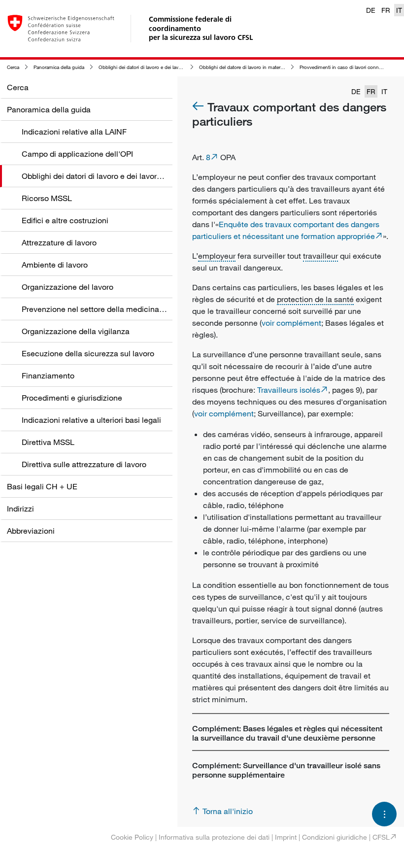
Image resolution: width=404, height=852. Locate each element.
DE (370, 10)
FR (385, 10)
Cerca (13, 67)
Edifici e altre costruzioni (65, 220)
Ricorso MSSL (47, 198)
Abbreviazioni (31, 531)
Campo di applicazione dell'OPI (77, 154)
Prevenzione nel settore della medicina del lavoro (109, 309)
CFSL (381, 837)
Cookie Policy (132, 837)
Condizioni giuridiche (334, 837)
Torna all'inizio (227, 811)
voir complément (291, 323)
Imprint (286, 837)
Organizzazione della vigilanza (76, 331)
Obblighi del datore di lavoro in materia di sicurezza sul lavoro (266, 67)
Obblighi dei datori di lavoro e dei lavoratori (145, 67)
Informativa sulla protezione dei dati (214, 837)
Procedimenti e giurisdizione (72, 398)
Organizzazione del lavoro (67, 287)
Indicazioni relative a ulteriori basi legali (91, 420)
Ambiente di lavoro (55, 265)
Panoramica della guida (59, 67)
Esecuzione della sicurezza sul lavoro (88, 353)
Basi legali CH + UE (42, 486)
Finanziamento (48, 375)
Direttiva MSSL (48, 442)
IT (399, 10)
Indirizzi (20, 508)
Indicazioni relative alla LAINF (74, 131)
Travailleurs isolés (288, 390)
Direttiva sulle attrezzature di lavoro (84, 464)
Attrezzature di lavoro (59, 242)
